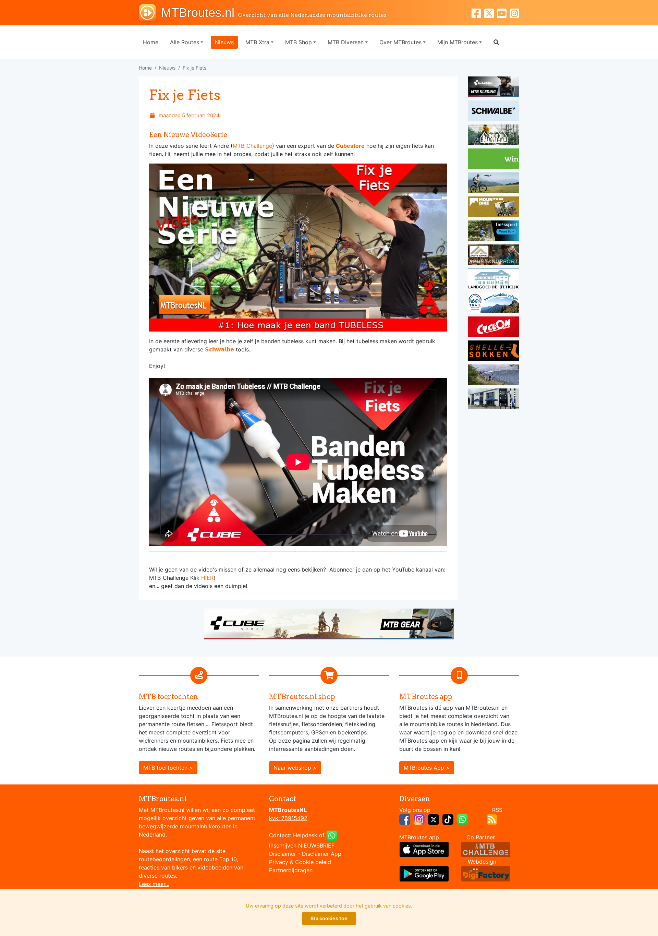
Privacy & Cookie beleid (300, 862)
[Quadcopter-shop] (493, 183)
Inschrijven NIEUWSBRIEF (301, 845)
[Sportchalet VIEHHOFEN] (493, 375)
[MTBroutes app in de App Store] (424, 848)
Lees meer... (154, 883)
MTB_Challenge (252, 145)
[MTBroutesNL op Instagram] (419, 818)
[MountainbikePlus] (493, 207)
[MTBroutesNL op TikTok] (447, 818)
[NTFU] (493, 231)
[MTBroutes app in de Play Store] (424, 873)
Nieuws (224, 42)
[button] (496, 42)
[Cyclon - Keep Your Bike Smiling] (493, 327)
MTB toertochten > (168, 767)
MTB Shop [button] (298, 42)
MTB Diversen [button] (346, 42)
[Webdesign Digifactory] (486, 873)
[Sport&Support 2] (493, 255)
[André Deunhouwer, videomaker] (486, 848)
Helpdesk (305, 835)
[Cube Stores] (493, 87)
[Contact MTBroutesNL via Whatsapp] (331, 835)
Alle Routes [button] (184, 42)
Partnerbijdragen (291, 870)
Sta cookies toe (329, 918)
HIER (207, 577)
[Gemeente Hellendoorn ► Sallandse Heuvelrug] (493, 159)
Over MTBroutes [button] (400, 42)
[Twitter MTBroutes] (490, 12)
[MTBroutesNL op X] (433, 818)
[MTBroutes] (150, 12)
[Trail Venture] (493, 303)
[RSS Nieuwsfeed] (492, 818)
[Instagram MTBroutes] (514, 12)
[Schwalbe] (493, 111)
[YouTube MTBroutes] (503, 12)
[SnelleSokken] (493, 351)
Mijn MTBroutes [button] (457, 42)
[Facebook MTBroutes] (478, 12)
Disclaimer (282, 853)
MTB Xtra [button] (257, 42)
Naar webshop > (295, 767)
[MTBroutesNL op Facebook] (404, 818)
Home (150, 42)
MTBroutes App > (427, 767)
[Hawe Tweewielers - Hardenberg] (493, 399)
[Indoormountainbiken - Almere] (493, 135)
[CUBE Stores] (329, 623)
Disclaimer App (321, 853)
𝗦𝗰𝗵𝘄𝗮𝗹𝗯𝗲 (219, 349)
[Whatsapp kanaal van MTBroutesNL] (462, 818)
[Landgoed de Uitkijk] (493, 279)
